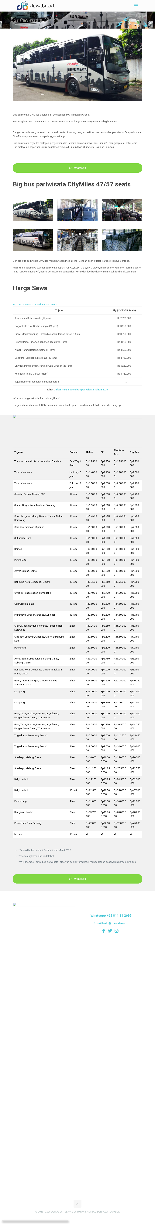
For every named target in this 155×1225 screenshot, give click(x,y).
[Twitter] (111, 930)
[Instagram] (117, 930)
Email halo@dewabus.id (111, 923)
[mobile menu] (136, 5)
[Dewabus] (35, 5)
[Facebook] (104, 930)
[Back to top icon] (77, 1204)
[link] (33, 210)
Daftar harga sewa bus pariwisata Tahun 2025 (81, 389)
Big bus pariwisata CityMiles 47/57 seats (35, 304)
